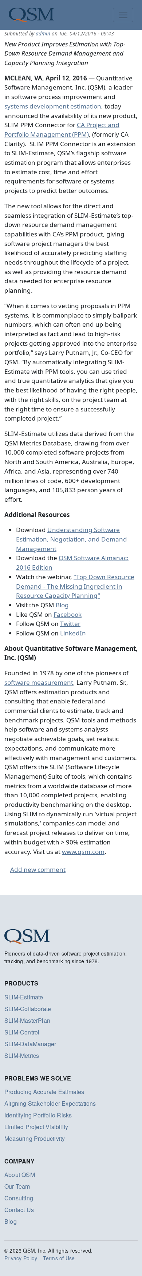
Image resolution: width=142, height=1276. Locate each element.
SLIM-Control (21, 1032)
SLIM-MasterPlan (27, 1020)
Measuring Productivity (34, 1138)
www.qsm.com (83, 851)
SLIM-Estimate (23, 997)
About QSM (19, 1174)
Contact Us (19, 1209)
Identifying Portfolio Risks (38, 1115)
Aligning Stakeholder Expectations (50, 1103)
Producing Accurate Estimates (44, 1091)
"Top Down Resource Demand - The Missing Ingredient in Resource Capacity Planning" (75, 586)
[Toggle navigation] (123, 15)
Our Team (17, 1186)
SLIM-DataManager (30, 1044)
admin (43, 33)
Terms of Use (59, 1258)
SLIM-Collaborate (27, 1009)
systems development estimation (52, 106)
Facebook (68, 614)
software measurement (38, 682)
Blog (62, 605)
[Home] (31, 15)
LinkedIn (73, 633)
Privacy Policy (20, 1258)
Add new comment (38, 869)
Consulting (18, 1198)
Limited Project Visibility (36, 1127)
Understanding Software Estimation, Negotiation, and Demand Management (71, 538)
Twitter (70, 623)
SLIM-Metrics (21, 1055)
